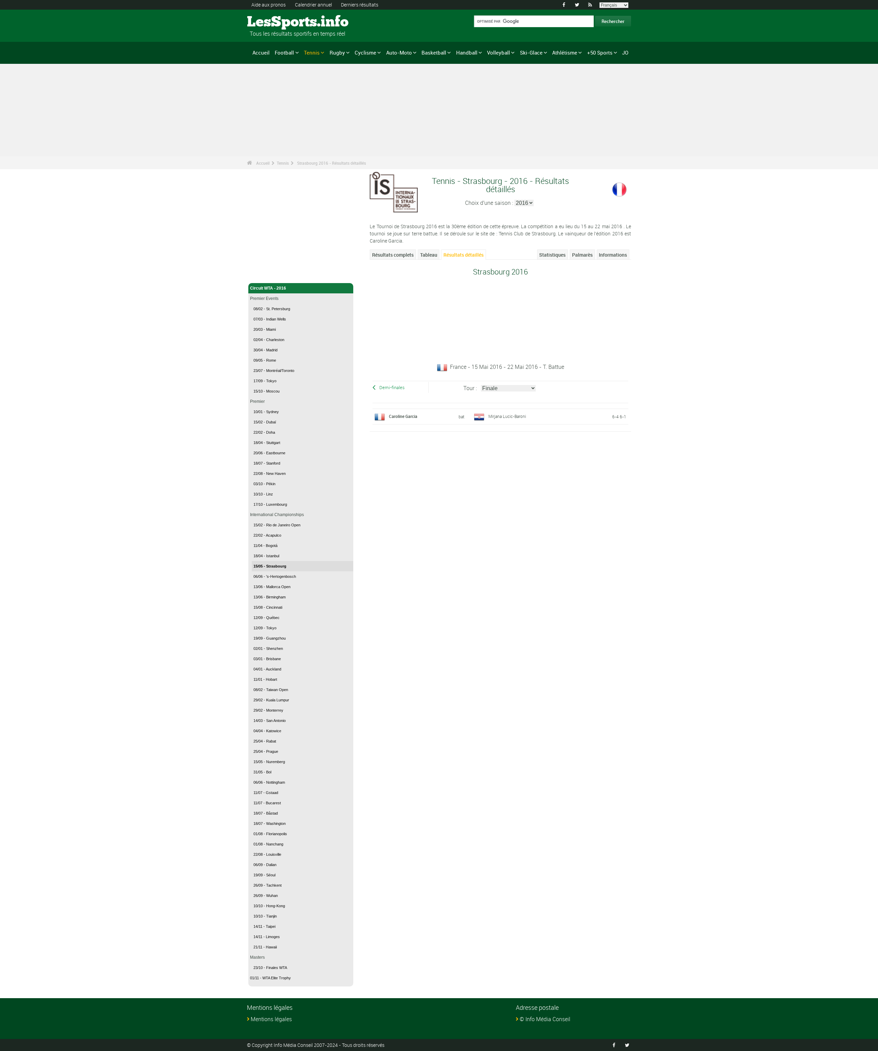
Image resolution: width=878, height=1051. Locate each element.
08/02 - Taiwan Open (270, 690)
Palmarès (582, 255)
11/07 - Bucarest (267, 803)
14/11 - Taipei (264, 926)
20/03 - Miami (264, 329)
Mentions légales (271, 1019)
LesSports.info (273, 22)
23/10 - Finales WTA (270, 968)
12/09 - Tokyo (264, 628)
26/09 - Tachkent (267, 885)
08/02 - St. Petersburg (271, 309)
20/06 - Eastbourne (269, 453)
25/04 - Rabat (264, 741)
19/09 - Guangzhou (269, 638)
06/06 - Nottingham (269, 782)
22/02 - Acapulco (267, 535)
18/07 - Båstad (265, 813)
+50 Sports (600, 52)
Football (284, 52)
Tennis (312, 52)
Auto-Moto (399, 52)
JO (625, 52)
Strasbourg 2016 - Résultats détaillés (331, 163)
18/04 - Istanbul (266, 556)
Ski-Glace (531, 52)
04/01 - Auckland (267, 669)
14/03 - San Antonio (269, 721)
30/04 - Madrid (265, 350)
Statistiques (552, 255)
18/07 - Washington (269, 823)
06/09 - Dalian (264, 865)
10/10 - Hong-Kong (269, 906)
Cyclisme (365, 52)
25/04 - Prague (265, 751)
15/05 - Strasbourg (269, 566)
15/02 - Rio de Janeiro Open (276, 525)
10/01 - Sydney (266, 412)
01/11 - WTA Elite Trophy (270, 978)
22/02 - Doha (264, 432)
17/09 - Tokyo (264, 381)
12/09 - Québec (266, 618)
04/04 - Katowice (267, 731)
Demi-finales (392, 387)
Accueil (261, 52)
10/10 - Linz (263, 494)
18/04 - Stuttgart (266, 443)
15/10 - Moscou (266, 391)
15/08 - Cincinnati (267, 607)
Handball (466, 52)
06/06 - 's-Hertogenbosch (274, 576)
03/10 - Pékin (264, 484)
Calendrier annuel (313, 4)
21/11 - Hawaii (265, 947)
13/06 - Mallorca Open (271, 587)
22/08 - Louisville (267, 854)
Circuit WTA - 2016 (268, 288)
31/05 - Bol (262, 772)
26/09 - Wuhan (265, 896)
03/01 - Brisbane (267, 659)
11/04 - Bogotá (265, 546)
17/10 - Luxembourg (270, 504)
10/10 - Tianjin (265, 916)
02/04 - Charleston (268, 340)
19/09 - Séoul (264, 875)
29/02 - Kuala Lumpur (271, 700)
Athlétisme (564, 52)
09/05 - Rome (264, 360)
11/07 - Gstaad (265, 793)
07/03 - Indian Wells (269, 319)
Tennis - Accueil (265, 273)
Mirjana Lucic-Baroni (507, 416)
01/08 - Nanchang (268, 844)
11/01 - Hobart (265, 679)
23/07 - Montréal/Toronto (273, 371)
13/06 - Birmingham (269, 597)
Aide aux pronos (268, 4)
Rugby (337, 52)
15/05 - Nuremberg (269, 762)
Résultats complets (393, 255)
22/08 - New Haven (269, 473)
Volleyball (498, 52)
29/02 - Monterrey (268, 710)
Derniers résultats (359, 4)
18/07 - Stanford (266, 463)
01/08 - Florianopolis (270, 834)
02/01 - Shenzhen (268, 648)
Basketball (434, 52)
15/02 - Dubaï (264, 422)
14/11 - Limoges (266, 937)
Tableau (428, 255)
